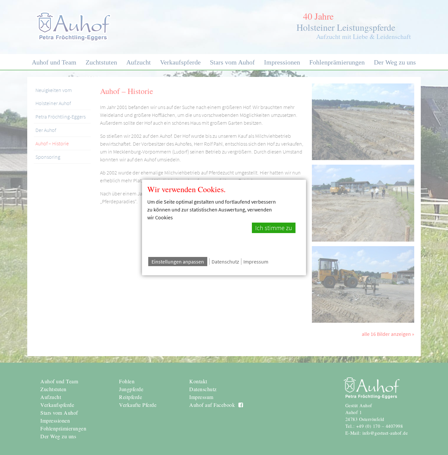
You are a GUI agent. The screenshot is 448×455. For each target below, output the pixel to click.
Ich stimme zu (273, 228)
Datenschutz (225, 261)
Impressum (255, 261)
